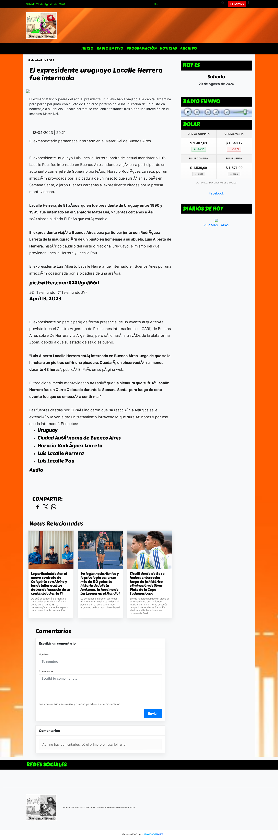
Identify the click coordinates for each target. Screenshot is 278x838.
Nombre (43, 654)
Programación (142, 48)
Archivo (188, 48)
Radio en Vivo (110, 48)
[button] (224, 4)
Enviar (153, 713)
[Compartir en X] (46, 507)
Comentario (46, 671)
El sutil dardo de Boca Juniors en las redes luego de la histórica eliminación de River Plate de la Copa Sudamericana (147, 584)
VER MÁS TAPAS (216, 225)
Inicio (87, 48)
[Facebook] (249, 4)
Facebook (216, 193)
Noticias (168, 48)
